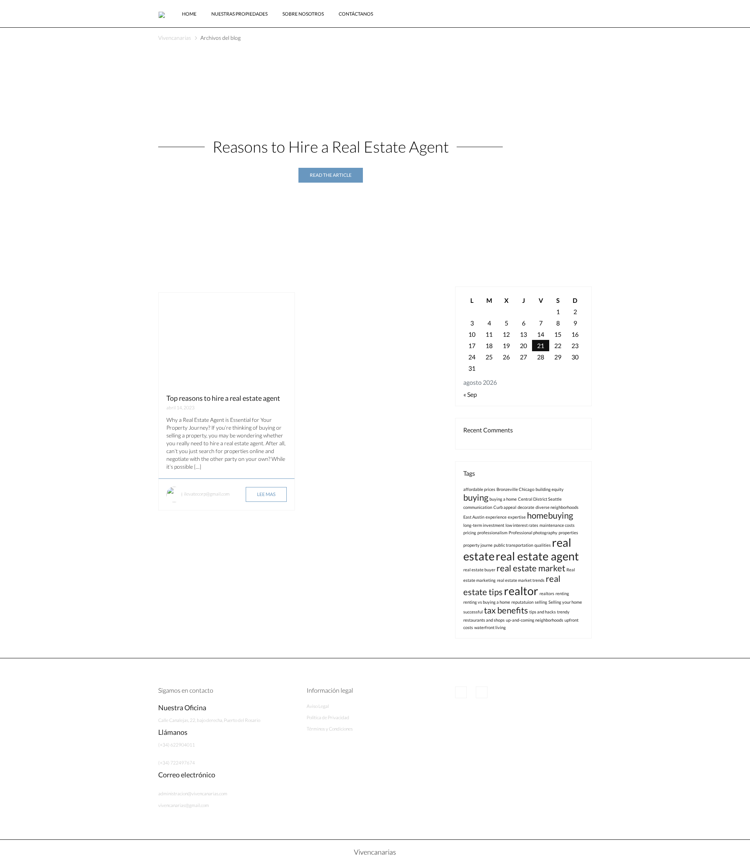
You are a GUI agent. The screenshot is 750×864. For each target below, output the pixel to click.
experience (496, 516)
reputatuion (522, 601)
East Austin (473, 516)
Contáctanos (356, 14)
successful (473, 611)
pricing (469, 532)
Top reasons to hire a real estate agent (223, 398)
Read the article (331, 175)
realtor (521, 590)
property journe (478, 545)
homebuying (550, 515)
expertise (517, 516)
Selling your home (565, 601)
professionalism (492, 532)
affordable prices (479, 489)
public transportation (513, 545)
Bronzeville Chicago (515, 489)
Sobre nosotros (303, 14)
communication (477, 507)
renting (562, 593)
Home (189, 14)
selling (541, 601)
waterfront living (490, 627)
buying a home (503, 498)
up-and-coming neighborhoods (534, 619)
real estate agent (537, 556)
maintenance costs (557, 525)
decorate (526, 507)
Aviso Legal (318, 706)
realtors (546, 593)
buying (475, 497)
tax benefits (506, 610)
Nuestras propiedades (239, 14)
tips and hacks (542, 611)
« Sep (470, 394)
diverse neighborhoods (557, 507)
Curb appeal (504, 507)
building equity (550, 489)
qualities (542, 545)
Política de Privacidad (328, 717)
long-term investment (483, 525)
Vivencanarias (174, 37)
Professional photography (533, 532)
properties (568, 532)
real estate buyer (479, 569)
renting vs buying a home (486, 601)
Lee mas (266, 494)
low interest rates (521, 525)
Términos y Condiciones (330, 729)
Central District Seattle (540, 498)
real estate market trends (521, 580)
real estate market (530, 568)
